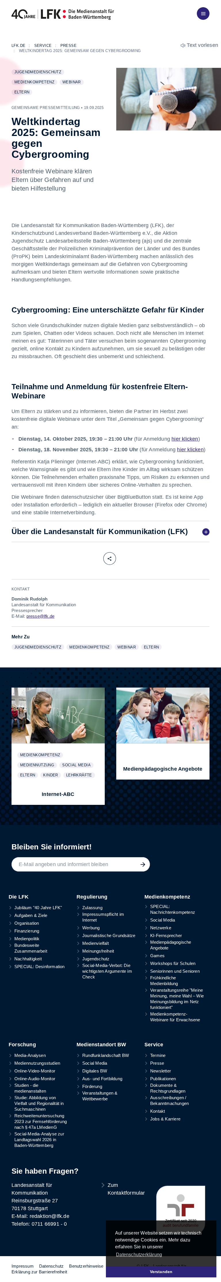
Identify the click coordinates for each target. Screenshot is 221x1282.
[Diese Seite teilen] (109, 558)
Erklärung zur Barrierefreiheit (39, 1271)
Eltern (23, 92)
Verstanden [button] (161, 1271)
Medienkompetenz (35, 82)
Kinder (52, 775)
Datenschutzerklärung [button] (139, 1254)
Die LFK (18, 897)
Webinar (73, 82)
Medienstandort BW (101, 1044)
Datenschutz (51, 1266)
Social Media (78, 765)
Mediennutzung (38, 765)
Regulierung (92, 897)
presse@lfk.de (40, 616)
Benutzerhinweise (86, 1266)
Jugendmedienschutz (39, 72)
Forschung (22, 1044)
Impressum (23, 1266)
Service (153, 1044)
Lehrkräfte (80, 775)
